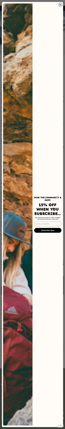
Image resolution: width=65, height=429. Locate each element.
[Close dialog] (60, 5)
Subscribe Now (47, 230)
